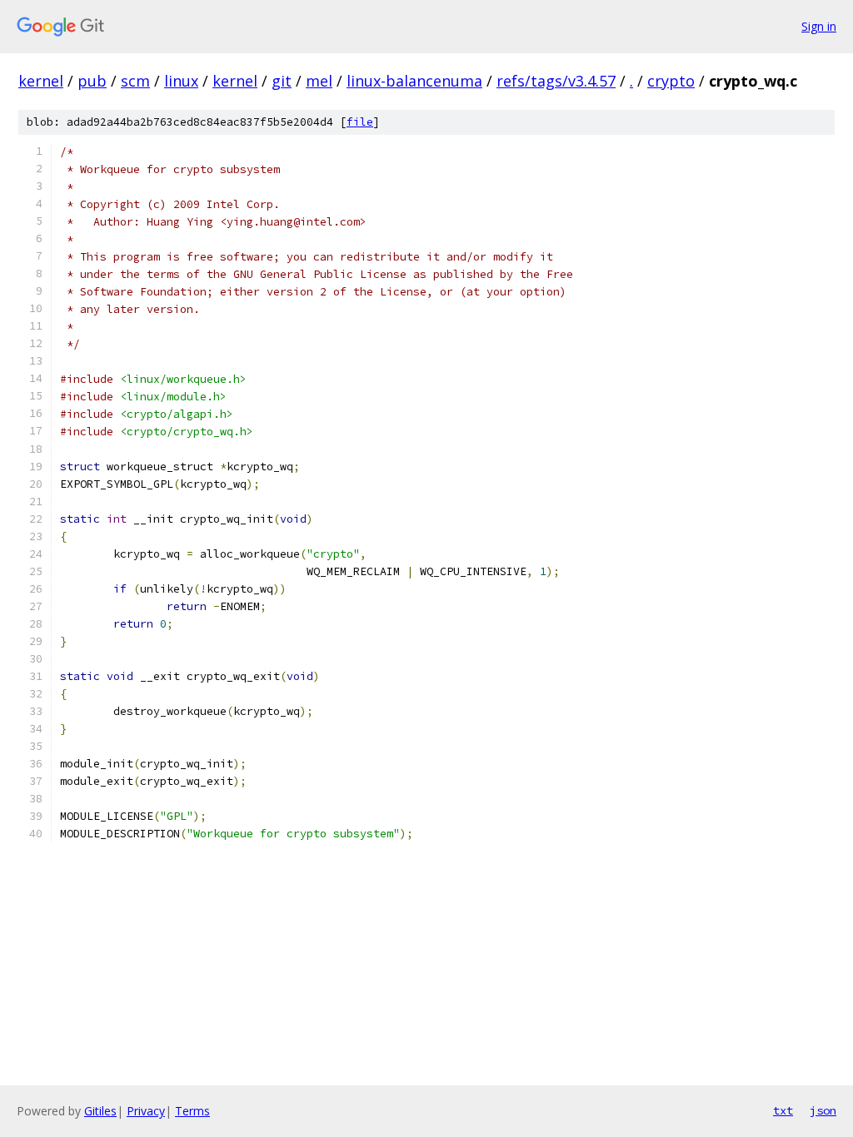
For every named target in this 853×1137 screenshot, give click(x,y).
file (360, 122)
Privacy (146, 1111)
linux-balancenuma (414, 81)
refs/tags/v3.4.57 (556, 81)
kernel (40, 81)
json (823, 1110)
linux (181, 81)
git (282, 81)
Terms (192, 1111)
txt (783, 1110)
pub (92, 81)
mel (319, 81)
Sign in (818, 26)
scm (135, 81)
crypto (671, 81)
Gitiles (100, 1111)
